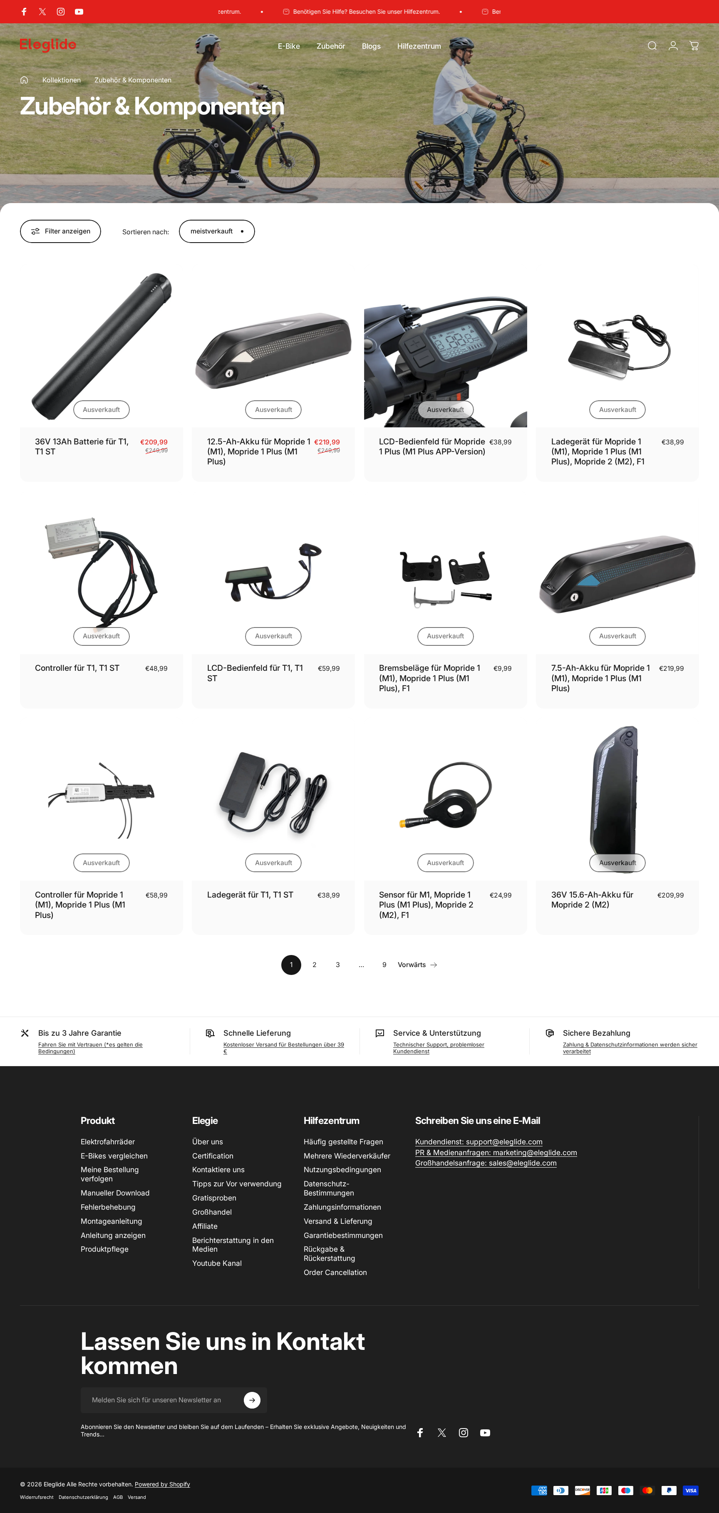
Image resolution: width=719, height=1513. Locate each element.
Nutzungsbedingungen (342, 1169)
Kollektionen (61, 80)
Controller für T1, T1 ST (77, 668)
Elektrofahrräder (108, 1141)
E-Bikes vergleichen (114, 1155)
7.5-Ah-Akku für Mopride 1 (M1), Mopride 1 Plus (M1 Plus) (600, 678)
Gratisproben (214, 1197)
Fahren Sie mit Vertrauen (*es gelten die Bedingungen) (90, 1047)
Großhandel (212, 1212)
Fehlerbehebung (108, 1207)
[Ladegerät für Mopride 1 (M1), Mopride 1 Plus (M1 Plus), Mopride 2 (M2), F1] (617, 345)
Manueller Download (115, 1192)
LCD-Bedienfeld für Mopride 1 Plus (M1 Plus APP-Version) (432, 446)
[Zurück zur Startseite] (24, 80)
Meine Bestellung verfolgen (110, 1174)
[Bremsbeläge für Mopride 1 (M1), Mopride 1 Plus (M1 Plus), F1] (445, 572)
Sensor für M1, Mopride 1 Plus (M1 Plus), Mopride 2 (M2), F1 (426, 905)
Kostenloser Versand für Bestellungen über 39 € (283, 1047)
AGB (118, 1497)
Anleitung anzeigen (113, 1235)
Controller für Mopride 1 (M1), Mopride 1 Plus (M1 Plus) (80, 905)
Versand (137, 1497)
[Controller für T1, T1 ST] (101, 572)
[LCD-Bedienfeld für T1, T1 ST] (273, 572)
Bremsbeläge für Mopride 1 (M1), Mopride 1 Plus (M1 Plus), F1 (429, 678)
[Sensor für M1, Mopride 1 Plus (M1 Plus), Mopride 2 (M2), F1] (445, 799)
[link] (479, 1141)
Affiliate (205, 1226)
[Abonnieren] (252, 1400)
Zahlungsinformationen (342, 1207)
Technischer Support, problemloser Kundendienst (438, 1047)
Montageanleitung (111, 1221)
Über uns (207, 1141)
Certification (212, 1155)
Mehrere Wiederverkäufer (347, 1155)
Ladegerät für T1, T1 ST (250, 895)
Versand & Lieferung (338, 1221)
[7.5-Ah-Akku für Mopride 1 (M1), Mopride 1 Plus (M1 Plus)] (617, 572)
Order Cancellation (335, 1272)
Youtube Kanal (217, 1263)
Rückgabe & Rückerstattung (329, 1253)
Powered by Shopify (162, 1484)
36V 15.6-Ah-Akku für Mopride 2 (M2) (592, 900)
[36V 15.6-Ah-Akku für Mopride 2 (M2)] (617, 799)
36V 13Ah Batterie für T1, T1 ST (82, 446)
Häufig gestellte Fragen (343, 1141)
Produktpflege (105, 1249)
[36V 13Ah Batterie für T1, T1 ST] (101, 345)
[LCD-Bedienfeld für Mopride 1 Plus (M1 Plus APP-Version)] (445, 345)
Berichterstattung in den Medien (233, 1245)
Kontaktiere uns (218, 1169)
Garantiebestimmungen (343, 1235)
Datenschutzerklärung (83, 1497)
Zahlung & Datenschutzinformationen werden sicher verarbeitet (630, 1047)
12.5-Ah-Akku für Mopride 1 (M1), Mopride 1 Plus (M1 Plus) (258, 452)
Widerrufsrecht (37, 1497)
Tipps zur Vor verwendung (237, 1183)
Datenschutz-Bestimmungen (329, 1188)
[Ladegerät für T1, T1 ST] (273, 799)
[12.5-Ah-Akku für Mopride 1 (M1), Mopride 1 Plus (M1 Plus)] (273, 345)
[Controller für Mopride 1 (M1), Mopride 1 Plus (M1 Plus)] (101, 799)
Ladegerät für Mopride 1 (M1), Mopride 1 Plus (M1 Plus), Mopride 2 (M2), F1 (598, 452)
